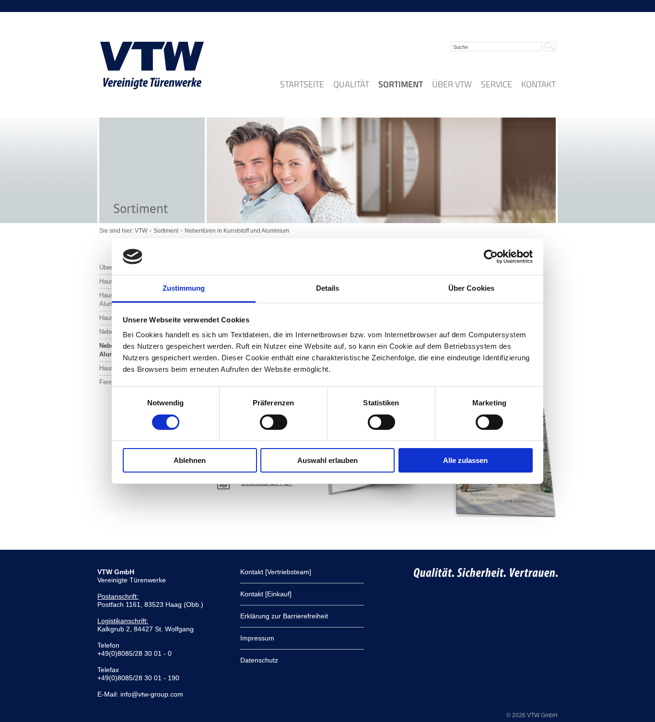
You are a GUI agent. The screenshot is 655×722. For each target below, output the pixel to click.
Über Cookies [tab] (471, 288)
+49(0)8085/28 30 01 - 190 (138, 678)
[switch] (273, 422)
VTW (141, 230)
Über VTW (452, 84)
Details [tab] (327, 288)
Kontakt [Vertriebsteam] (275, 572)
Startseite (302, 84)
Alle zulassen (465, 460)
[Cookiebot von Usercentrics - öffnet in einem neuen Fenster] (491, 256)
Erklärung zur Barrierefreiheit (284, 616)
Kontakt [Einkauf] (266, 594)
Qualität (351, 84)
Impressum (257, 638)
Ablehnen (190, 460)
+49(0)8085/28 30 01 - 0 (134, 653)
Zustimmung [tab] (184, 288)
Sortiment (400, 84)
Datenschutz (259, 660)
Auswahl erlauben (327, 460)
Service (496, 84)
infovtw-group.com (151, 694)
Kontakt (538, 84)
